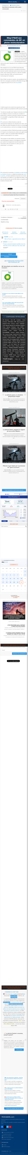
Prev (3, 394)
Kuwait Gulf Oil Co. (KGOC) (19, 334)
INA (3, 334)
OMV (18, 342)
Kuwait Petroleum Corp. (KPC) (10, 335)
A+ (21, 10)
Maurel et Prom (20, 337)
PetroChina (5, 347)
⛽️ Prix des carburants (6, 1139)
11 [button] (6, 578)
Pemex (13, 345)
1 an (17, 521)
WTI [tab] (20, 494)
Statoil (17, 356)
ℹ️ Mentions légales (6, 1146)
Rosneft (9, 351)
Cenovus (13, 323)
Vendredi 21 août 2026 (11, 992)
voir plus (5, 247)
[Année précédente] (2, 564)
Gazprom (13, 332)
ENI (23, 328)
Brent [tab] (7, 494)
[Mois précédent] (5, 564)
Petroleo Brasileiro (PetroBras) (16, 347)
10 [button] (3, 578)
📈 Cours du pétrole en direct (8, 1132)
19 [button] (10, 582)
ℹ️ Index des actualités (6, 1135)
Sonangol (6, 356)
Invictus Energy (8, 334)
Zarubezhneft (6, 361)
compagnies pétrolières (15, 317)
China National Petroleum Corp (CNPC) (13, 327)
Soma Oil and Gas (21, 354)
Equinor (15, 330)
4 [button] (6, 574)
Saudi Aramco (19, 352)
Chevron (22, 323)
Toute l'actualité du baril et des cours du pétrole (14, 490)
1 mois (4, 521)
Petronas (9, 349)
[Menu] (25, 1)
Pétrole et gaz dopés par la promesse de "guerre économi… (14, 466)
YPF (23, 359)
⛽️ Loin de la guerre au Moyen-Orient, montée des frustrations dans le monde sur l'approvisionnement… (14, 1098)
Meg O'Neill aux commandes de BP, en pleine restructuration (14, 40)
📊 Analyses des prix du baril (8, 1137)
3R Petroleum (6, 320)
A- (25, 10)
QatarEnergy (21, 349)
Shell (10, 355)
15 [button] (21, 578)
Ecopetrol (5, 330)
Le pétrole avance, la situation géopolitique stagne (14, 395)
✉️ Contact (4, 1144)
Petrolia (4, 349)
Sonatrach (12, 356)
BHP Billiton (10, 321)
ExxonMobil (18, 82)
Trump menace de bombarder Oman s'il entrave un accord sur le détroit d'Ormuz (14, 617)
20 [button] (14, 582)
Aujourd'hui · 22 (13, 564)
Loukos (19, 335)
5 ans (23, 521)
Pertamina (22, 345)
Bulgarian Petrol (6, 323)
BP (25, 112)
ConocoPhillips (6, 328)
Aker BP (13, 320)
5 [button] (10, 574)
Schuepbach (5, 354)
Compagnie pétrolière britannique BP (15, 261)
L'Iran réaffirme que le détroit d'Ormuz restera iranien (16, 626)
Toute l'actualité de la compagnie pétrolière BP (13, 311)
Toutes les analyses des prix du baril (15, 1108)
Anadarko (19, 320)
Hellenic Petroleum (20, 332)
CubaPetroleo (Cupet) (16, 328)
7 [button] (17, 574)
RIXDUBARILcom (7, 1117)
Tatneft (22, 356)
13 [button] (14, 578)
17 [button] (3, 582)
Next (25, 394)
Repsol (4, 351)
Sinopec (14, 354)
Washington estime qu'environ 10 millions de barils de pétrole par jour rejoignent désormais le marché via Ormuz (14, 1009)
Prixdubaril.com (5, 5)
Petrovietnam (15, 349)
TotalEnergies (8, 359)
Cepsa (17, 323)
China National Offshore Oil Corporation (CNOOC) (14, 325)
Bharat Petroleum (21, 321)
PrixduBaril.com (5, 1151)
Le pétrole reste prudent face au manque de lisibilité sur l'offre (15, 633)
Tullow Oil (17, 359)
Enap (10, 330)
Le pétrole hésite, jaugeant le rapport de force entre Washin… (14, 430)
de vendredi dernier (12, 1002)
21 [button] (17, 582)
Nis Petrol (14, 342)
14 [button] (17, 578)
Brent (23, 994)
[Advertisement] (14, 24)
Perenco (17, 345)
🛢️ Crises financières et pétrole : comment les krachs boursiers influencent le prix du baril (14, 1078)
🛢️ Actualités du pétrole (15, 5)
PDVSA (9, 345)
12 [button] (10, 578)
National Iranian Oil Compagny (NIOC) (11, 339)
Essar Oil (21, 330)
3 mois (10, 521)
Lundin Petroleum (12, 337)
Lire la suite (19, 1049)
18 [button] (6, 582)
